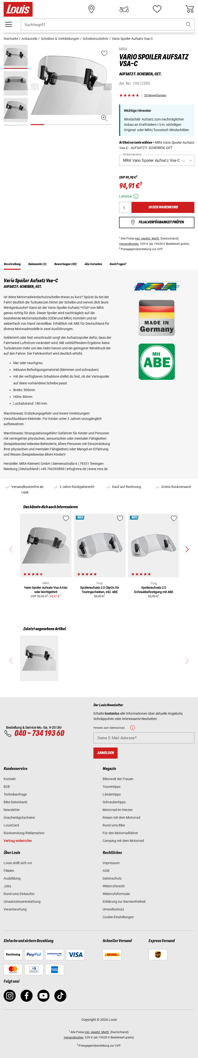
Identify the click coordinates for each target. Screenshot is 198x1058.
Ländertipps (112, 794)
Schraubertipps (114, 802)
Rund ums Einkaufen (19, 894)
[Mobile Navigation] (8, 24)
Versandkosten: (129, 244)
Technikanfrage (15, 794)
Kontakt (10, 779)
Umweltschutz (113, 909)
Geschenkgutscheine (19, 817)
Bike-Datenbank (15, 802)
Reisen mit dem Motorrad (121, 817)
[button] (188, 24)
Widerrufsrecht (114, 886)
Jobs (7, 886)
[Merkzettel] (157, 9)
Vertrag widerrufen (18, 841)
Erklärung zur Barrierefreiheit (124, 901)
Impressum (111, 863)
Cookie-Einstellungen (118, 917)
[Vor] (108, 86)
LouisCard (11, 825)
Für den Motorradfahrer (120, 833)
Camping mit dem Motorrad (123, 841)
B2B (7, 787)
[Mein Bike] (124, 9)
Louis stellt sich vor (18, 863)
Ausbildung (12, 878)
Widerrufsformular (116, 894)
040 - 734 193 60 (39, 733)
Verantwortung (15, 909)
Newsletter (12, 810)
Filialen (9, 871)
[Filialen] (91, 9)
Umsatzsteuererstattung (22, 901)
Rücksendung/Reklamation (24, 833)
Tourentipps (111, 787)
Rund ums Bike (114, 825)
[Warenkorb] (189, 9)
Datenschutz (112, 878)
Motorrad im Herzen (118, 810)
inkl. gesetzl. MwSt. (147, 238)
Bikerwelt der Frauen (118, 779)
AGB (106, 871)
